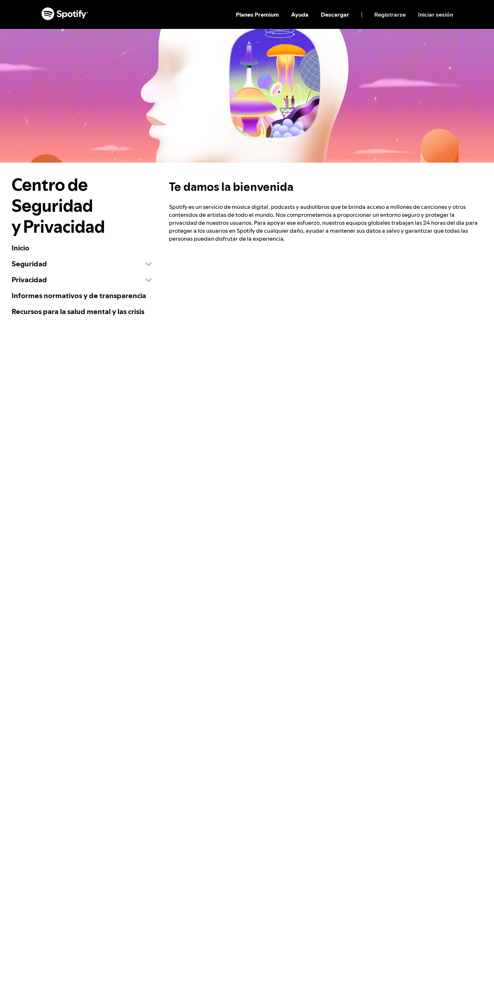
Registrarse (390, 14)
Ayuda (299, 14)
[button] (81, 264)
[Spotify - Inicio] (65, 14)
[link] (81, 248)
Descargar (335, 14)
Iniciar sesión (435, 14)
